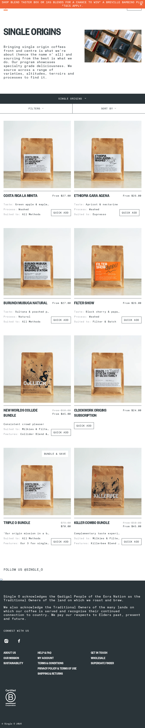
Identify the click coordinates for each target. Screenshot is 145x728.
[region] (72, 4)
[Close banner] (141, 4)
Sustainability (13, 664)
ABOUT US (10, 653)
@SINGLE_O (33, 569)
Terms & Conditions (50, 664)
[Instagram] (6, 641)
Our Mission (11, 659)
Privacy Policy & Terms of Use (57, 669)
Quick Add (61, 212)
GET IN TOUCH (99, 653)
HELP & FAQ (44, 653)
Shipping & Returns (50, 674)
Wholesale (98, 659)
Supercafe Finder (102, 664)
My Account (46, 659)
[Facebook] (19, 641)
